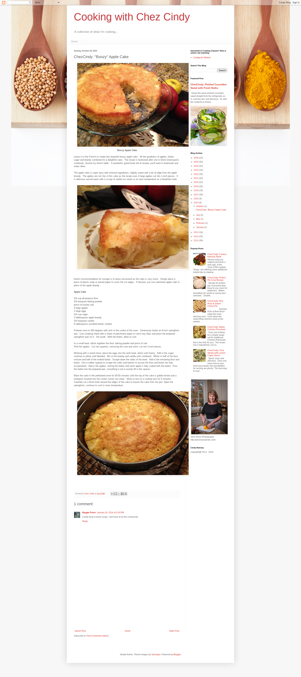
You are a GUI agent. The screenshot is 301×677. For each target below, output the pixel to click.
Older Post (174, 631)
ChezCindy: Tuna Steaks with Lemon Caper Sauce (216, 353)
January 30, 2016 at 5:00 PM (110, 512)
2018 (196, 190)
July (198, 215)
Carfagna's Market (201, 57)
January (200, 227)
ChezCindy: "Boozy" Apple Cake (211, 210)
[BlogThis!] (115, 493)
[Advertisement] (127, 601)
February (200, 223)
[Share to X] (119, 493)
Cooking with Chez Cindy (132, 17)
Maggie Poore (89, 512)
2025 (196, 162)
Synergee (156, 654)
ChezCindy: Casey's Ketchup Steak (217, 255)
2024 (196, 166)
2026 (196, 158)
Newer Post (80, 631)
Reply (85, 521)
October (200, 206)
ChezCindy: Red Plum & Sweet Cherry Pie (215, 303)
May (198, 219)
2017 (196, 194)
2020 (196, 182)
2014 (196, 232)
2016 (196, 198)
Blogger (177, 654)
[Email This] (112, 493)
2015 (196, 202)
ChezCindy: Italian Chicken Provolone (216, 328)
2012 (196, 240)
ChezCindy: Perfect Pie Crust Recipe (216, 278)
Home (74, 41)
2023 (196, 170)
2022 (196, 174)
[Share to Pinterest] (125, 493)
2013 (196, 236)
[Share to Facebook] (122, 493)
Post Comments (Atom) (98, 636)
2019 (196, 186)
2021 (196, 178)
